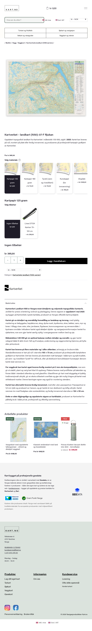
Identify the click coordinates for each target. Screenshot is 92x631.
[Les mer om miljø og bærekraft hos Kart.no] (12, 498)
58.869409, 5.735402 (12, 547)
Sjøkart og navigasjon (67, 30)
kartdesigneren (14, 488)
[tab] (12, 178)
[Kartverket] (13, 288)
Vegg (14, 43)
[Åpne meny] (85, 8)
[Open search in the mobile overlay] (22, 20)
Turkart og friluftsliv (25, 30)
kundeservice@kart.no (13, 550)
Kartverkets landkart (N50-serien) (39, 43)
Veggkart (21, 43)
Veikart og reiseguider (25, 35)
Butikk (8, 43)
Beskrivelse (10, 303)
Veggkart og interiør (66, 35)
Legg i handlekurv (56, 260)
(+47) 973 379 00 (11, 552)
